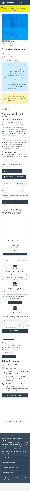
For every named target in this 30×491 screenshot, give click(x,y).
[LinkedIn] (23, 421)
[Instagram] (9, 421)
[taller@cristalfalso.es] (4, 368)
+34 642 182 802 (12, 365)
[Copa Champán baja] (15, 228)
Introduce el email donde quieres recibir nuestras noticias (15, 317)
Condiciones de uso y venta (11, 347)
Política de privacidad (9, 462)
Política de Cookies (8, 472)
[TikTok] (13, 421)
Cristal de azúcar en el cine (11, 350)
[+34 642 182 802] (4, 365)
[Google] (20, 421)
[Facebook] (16, 421)
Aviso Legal (6, 457)
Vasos (19, 108)
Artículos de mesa (11, 108)
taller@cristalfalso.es (14, 368)
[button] (24, 3)
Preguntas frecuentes (9, 343)
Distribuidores (7, 352)
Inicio (3, 108)
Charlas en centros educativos (12, 345)
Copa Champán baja (15, 241)
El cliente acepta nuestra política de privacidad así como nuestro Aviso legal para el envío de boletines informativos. (15, 325)
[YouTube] (6, 421)
